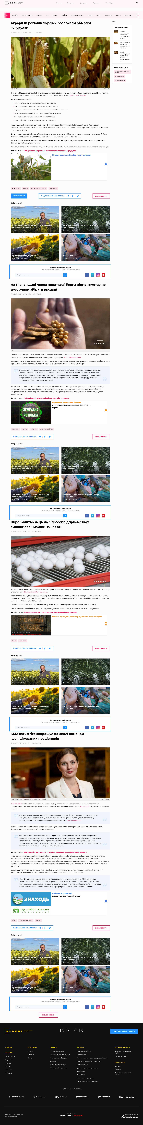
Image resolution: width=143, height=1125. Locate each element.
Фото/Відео (109, 3)
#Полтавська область (25, 920)
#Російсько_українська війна (122, 71)
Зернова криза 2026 (84, 1051)
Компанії (31, 1054)
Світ (47, 15)
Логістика (8, 1073)
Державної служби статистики (35, 592)
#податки (34, 429)
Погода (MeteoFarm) (57, 1051)
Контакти (118, 1069)
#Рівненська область (46, 429)
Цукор (89, 15)
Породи (30, 1058)
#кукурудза (53, 188)
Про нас (117, 1066)
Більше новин (48, 1015)
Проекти (96, 3)
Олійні (64, 15)
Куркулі (30, 1051)
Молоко (108, 15)
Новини (59, 3)
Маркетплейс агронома (58, 1068)
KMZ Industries (16, 804)
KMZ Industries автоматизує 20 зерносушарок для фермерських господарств (55, 852)
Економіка (8, 1070)
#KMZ (13, 920)
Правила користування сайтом (123, 1073)
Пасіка (118, 15)
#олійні (25, 188)
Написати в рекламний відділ (123, 1052)
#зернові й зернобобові (38, 188)
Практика (8, 1063)
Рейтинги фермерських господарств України (92, 1058)
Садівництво (27, 15)
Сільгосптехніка (77, 15)
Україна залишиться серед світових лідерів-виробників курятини (50, 612)
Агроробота (54, 1061)
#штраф (24, 429)
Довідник (83, 3)
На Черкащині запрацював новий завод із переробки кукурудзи (50, 151)
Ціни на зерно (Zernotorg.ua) (60, 1054)
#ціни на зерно (120, 80)
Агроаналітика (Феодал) (58, 1058)
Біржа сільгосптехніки (57, 1064)
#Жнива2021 (15, 188)
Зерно (55, 15)
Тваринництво (10, 1060)
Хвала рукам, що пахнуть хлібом (88, 1081)
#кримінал (15, 429)
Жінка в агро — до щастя (85, 1078)
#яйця (14, 641)
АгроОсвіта (81, 1071)
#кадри (38, 920)
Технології (8, 1066)
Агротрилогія (81, 1054)
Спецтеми (70, 3)
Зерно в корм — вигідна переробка (89, 1061)
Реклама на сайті (120, 1056)
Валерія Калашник (74, 820)
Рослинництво (10, 1056)
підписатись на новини (124, 1031)
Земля (39, 15)
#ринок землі (119, 76)
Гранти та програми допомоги (87, 1068)
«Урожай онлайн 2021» (77, 96)
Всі (7, 15)
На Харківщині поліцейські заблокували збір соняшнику (47, 398)
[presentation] (5, 15)
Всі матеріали (101, 196)
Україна (15, 15)
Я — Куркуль (81, 1074)
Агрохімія (128, 15)
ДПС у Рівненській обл (72, 357)
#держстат (22, 641)
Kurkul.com (84, 806)
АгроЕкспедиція (82, 1064)
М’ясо (98, 15)
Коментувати (19, 196)
